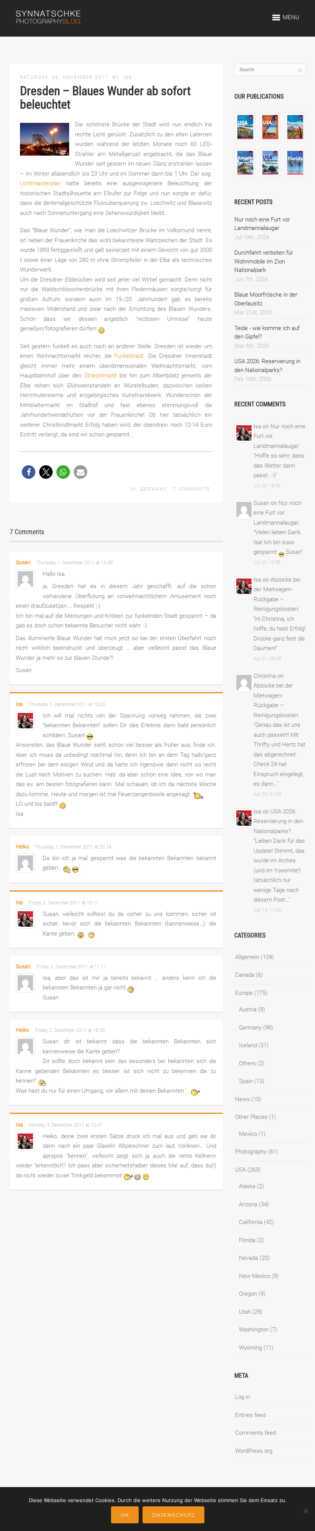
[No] (305, 1511)
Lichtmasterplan (40, 183)
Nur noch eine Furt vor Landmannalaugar (278, 513)
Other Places (251, 1116)
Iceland (248, 1045)
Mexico (248, 1133)
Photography (251, 1151)
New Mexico (254, 1276)
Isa (128, 77)
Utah (245, 1311)
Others (247, 1063)
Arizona (248, 1204)
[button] (28, 472)
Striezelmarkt (100, 375)
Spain (246, 1081)
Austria (248, 1009)
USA (240, 1169)
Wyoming (250, 1347)
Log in (242, 1396)
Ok (125, 1515)
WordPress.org (253, 1450)
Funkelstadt (129, 355)
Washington (254, 1329)
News (242, 1099)
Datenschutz (173, 1515)
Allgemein (247, 957)
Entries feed (250, 1415)
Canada (244, 974)
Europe (244, 992)
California (250, 1222)
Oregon (248, 1293)
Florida (247, 1240)
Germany (153, 489)
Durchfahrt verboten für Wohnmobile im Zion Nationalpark (263, 261)
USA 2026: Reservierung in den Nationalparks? (278, 821)
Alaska (247, 1186)
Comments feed (255, 1432)
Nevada (248, 1257)
